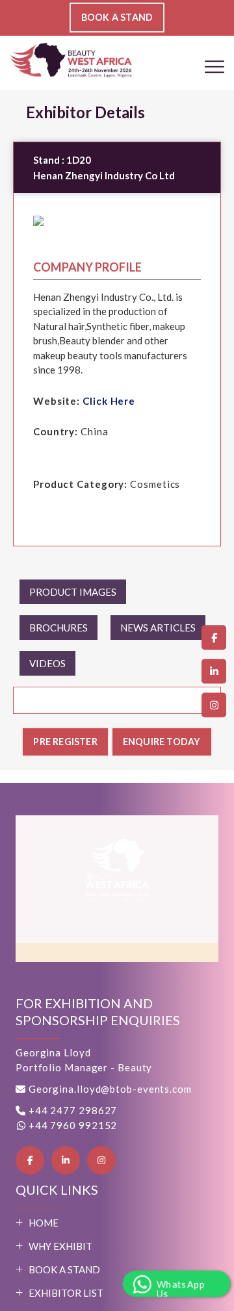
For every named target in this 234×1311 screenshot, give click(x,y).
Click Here (109, 401)
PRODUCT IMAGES (72, 592)
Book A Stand (64, 1269)
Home (43, 1222)
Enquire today (165, 741)
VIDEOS (47, 663)
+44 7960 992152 (71, 1125)
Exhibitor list (66, 1293)
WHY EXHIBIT (60, 1246)
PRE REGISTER (61, 741)
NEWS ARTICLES (158, 627)
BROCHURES (58, 627)
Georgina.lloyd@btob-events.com (110, 1089)
